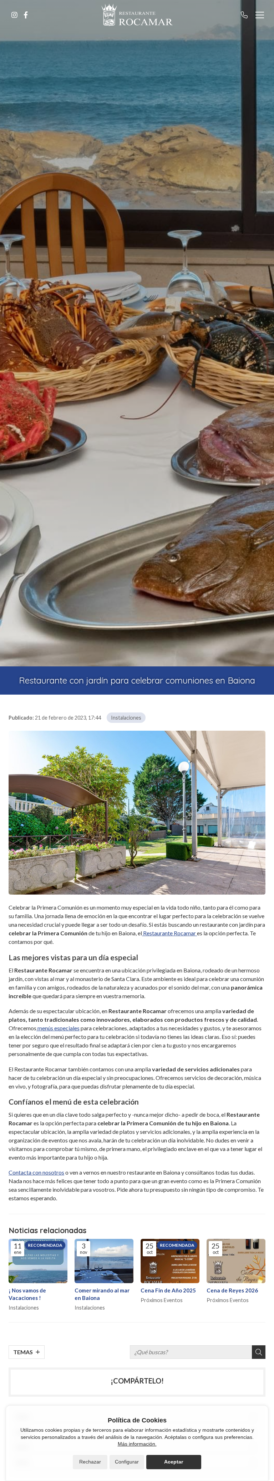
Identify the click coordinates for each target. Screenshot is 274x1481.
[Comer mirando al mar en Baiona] (104, 1261)
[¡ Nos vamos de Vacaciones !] (38, 1261)
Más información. (137, 1444)
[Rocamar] (137, 15)
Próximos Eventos (162, 1300)
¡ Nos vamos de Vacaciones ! (27, 1294)
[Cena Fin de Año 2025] (170, 1261)
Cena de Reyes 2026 (232, 1290)
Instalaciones (126, 718)
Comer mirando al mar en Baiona (102, 1294)
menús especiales (58, 1028)
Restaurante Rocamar (169, 933)
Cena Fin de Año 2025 (168, 1290)
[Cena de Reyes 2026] (236, 1261)
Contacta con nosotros (36, 1172)
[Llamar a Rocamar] (244, 15)
